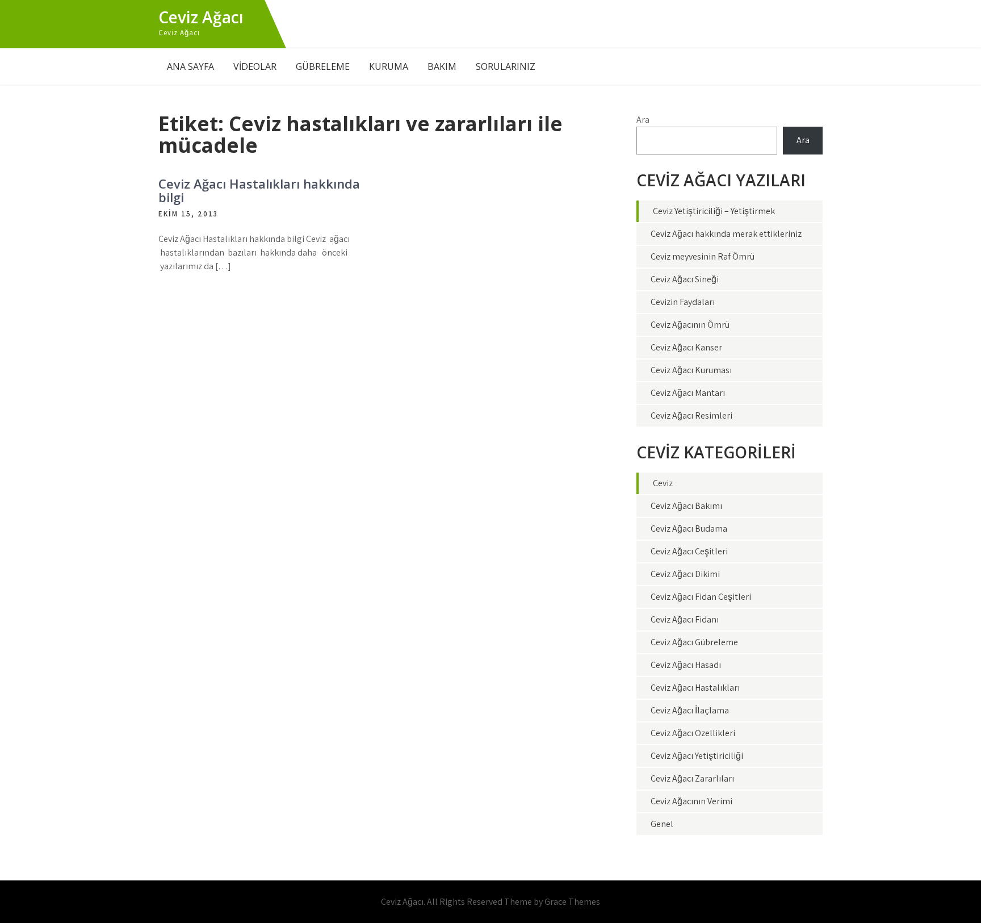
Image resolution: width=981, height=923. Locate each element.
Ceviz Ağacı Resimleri (691, 415)
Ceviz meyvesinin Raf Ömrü (702, 256)
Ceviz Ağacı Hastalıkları (695, 688)
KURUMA (388, 66)
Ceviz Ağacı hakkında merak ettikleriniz (726, 234)
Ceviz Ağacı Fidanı (685, 619)
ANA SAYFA (190, 66)
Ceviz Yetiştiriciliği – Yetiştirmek (714, 211)
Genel (662, 824)
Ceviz (663, 483)
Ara (642, 120)
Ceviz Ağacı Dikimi (685, 574)
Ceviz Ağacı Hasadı (686, 665)
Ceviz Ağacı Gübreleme (694, 642)
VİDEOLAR (254, 66)
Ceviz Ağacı (201, 17)
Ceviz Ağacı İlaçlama (690, 710)
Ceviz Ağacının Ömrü (690, 325)
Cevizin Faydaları (683, 302)
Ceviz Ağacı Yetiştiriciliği (697, 756)
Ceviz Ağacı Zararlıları (692, 778)
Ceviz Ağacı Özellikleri (693, 733)
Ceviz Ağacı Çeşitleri (689, 551)
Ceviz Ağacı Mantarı (688, 393)
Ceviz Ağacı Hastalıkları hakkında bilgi (259, 190)
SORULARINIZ (505, 66)
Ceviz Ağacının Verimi (691, 801)
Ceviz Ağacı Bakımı (686, 506)
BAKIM (441, 66)
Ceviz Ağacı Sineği (685, 279)
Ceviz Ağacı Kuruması (691, 370)
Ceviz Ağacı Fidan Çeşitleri (701, 597)
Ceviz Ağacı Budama (689, 528)
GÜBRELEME (323, 66)
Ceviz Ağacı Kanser (686, 347)
